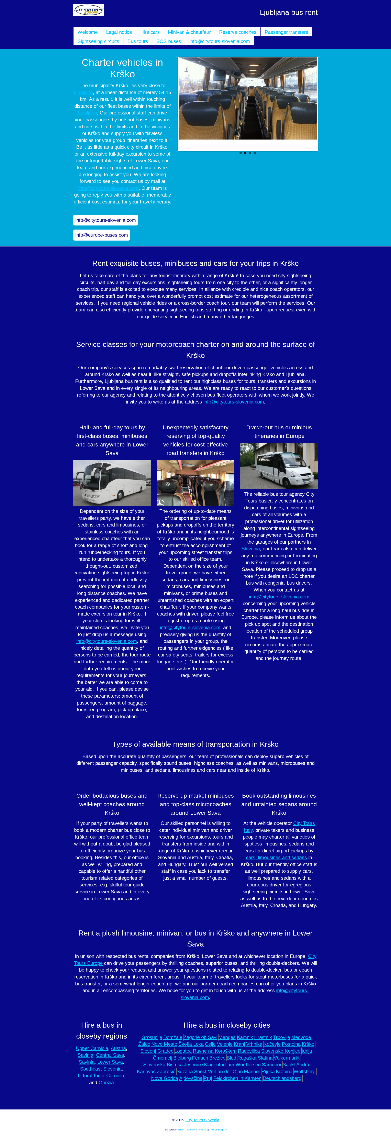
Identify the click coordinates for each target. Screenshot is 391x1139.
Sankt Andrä (296, 1064)
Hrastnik (263, 1037)
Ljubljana (83, 92)
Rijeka (268, 1071)
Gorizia (106, 1082)
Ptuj (208, 1078)
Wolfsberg (304, 1071)
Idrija (307, 1051)
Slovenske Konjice (280, 1051)
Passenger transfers (286, 32)
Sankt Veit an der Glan (218, 1071)
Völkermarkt (287, 1058)
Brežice (217, 1058)
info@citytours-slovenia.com (219, 41)
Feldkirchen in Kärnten (237, 1078)
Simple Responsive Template (192, 1129)
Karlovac (146, 1071)
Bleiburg (182, 1058)
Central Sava (110, 1055)
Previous (183, 103)
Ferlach (200, 1058)
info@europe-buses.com (101, 235)
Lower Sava (110, 1062)
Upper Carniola (92, 1048)
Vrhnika (254, 1044)
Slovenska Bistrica (163, 1064)
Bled (231, 1058)
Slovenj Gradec (156, 1051)
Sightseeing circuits (98, 41)
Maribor (252, 1071)
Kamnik (245, 1037)
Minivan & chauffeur (189, 32)
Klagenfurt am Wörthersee (232, 1064)
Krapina (284, 1071)
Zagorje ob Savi (200, 1037)
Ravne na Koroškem (215, 1051)
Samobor (271, 1064)
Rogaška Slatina (254, 1058)
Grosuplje (152, 1037)
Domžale (172, 1037)
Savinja (85, 1055)
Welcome (88, 32)
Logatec (183, 1051)
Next (313, 103)
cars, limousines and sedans (276, 857)
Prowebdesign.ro (218, 1129)
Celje (210, 1044)
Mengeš (227, 1037)
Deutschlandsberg (282, 1078)
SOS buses (168, 41)
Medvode (301, 1037)
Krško (308, 1044)
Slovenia (251, 548)
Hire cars (150, 32)
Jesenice (193, 1064)
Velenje (225, 1044)
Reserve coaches (237, 32)
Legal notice (119, 32)
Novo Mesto (164, 1044)
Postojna (291, 1044)
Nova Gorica (164, 1078)
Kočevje (272, 1044)
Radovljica (249, 1051)
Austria (118, 1048)
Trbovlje (281, 1037)
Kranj (239, 1044)
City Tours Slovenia (202, 1120)
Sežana (185, 1071)
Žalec (144, 1044)
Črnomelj (162, 1058)
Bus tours (137, 41)
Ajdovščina (190, 1078)
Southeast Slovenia (101, 1069)
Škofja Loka (191, 1044)
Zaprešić (166, 1071)
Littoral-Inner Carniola (101, 1075)
